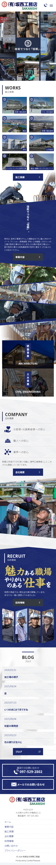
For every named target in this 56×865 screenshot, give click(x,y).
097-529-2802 (31, 771)
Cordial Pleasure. (33, 860)
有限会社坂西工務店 (31, 856)
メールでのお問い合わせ (31, 784)
